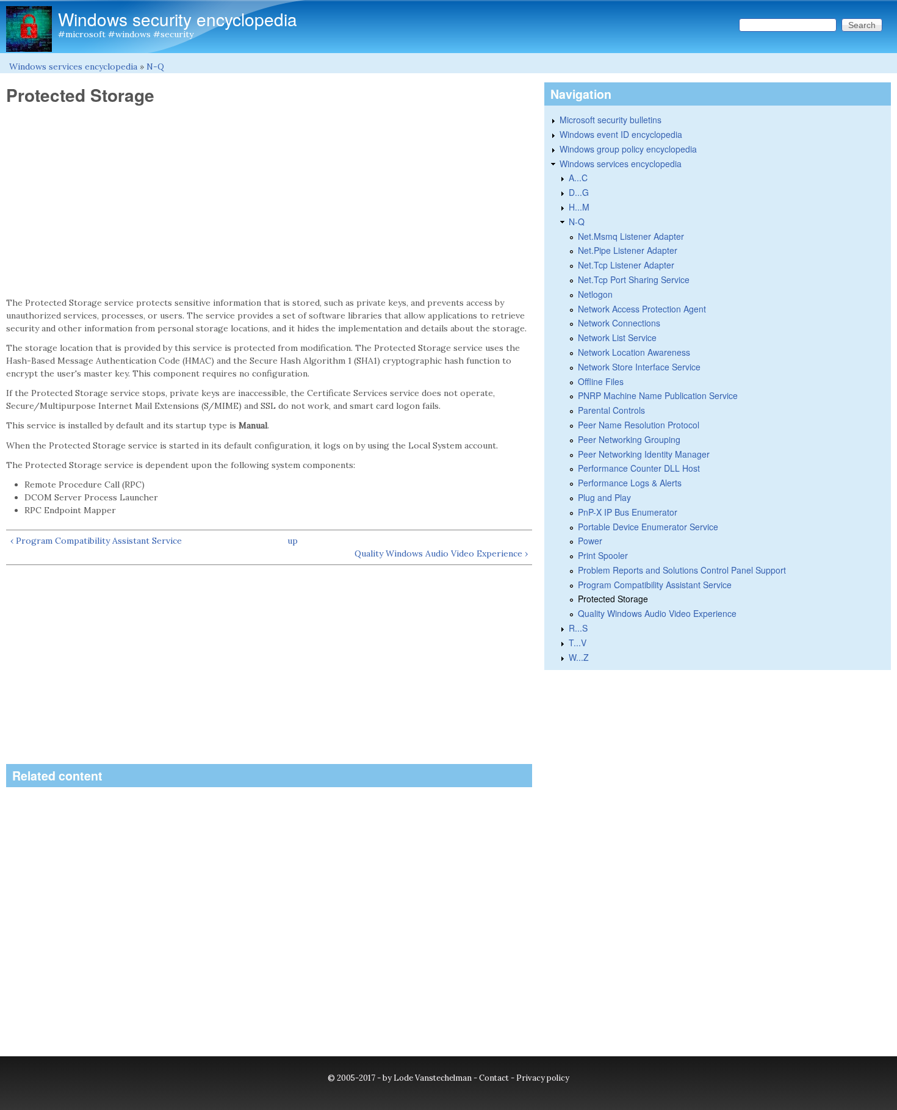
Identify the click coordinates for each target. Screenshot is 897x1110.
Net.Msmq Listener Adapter (631, 236)
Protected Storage (613, 599)
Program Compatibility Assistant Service (655, 584)
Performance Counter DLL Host (639, 468)
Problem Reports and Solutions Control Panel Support (682, 570)
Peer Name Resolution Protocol (638, 425)
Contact (494, 1078)
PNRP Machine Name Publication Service (658, 395)
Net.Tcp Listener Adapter (626, 265)
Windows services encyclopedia (73, 66)
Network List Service (617, 337)
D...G (579, 192)
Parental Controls (611, 410)
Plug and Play (604, 497)
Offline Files (601, 381)
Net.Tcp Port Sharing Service (634, 279)
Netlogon (595, 294)
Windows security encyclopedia (177, 19)
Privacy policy (542, 1078)
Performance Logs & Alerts (630, 483)
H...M (579, 207)
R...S (578, 628)
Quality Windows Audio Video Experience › (441, 553)
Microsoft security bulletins (610, 120)
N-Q (155, 66)
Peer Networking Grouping (629, 439)
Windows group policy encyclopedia (628, 149)
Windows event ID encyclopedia (621, 134)
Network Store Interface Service (639, 367)
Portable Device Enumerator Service (648, 527)
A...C (578, 177)
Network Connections (619, 323)
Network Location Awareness (634, 352)
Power (590, 541)
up (292, 540)
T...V (577, 642)
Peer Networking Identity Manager (644, 454)
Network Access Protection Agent (642, 309)
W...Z (579, 657)
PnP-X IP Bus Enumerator (627, 512)
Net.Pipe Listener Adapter (627, 250)
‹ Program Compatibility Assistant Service (96, 540)
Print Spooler (603, 555)
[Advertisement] (269, 201)
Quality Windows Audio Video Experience (657, 613)
